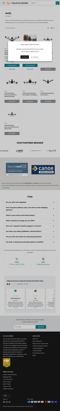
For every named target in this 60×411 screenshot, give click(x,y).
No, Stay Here (34, 57)
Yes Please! (25, 57)
